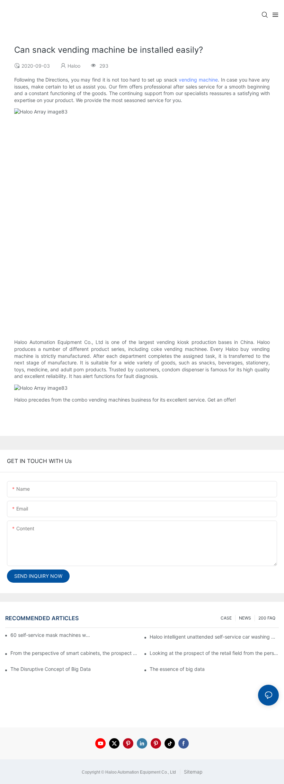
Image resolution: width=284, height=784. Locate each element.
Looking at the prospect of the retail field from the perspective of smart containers (214, 653)
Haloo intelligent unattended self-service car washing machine (214, 637)
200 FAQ (266, 618)
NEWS (245, 618)
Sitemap (193, 772)
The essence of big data (177, 669)
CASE (226, 618)
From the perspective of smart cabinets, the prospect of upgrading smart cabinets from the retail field (75, 653)
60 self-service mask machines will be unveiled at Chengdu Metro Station (50, 635)
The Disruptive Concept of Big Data (50, 669)
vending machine (198, 80)
